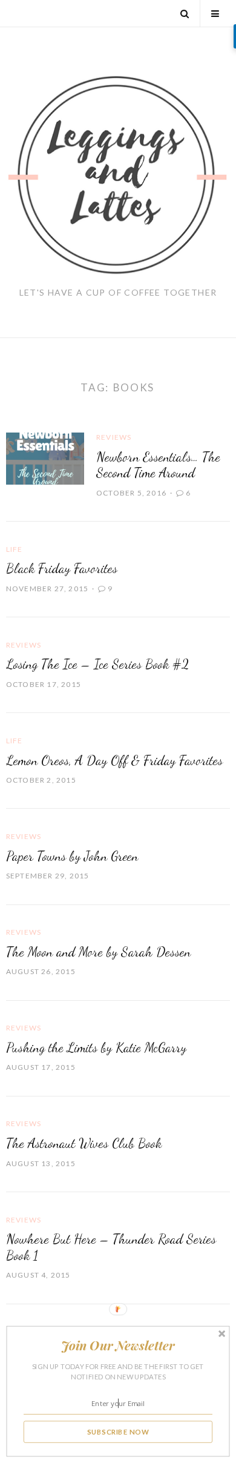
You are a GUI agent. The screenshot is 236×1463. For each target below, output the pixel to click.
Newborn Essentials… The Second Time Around (158, 464)
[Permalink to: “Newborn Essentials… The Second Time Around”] (45, 457)
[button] (117, 1345)
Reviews (113, 437)
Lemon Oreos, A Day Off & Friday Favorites (114, 760)
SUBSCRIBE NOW (118, 1432)
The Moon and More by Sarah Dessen (98, 952)
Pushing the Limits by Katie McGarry (96, 1047)
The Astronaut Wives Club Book (84, 1143)
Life (14, 549)
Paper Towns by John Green (72, 856)
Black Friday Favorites (61, 568)
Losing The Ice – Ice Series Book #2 (97, 664)
